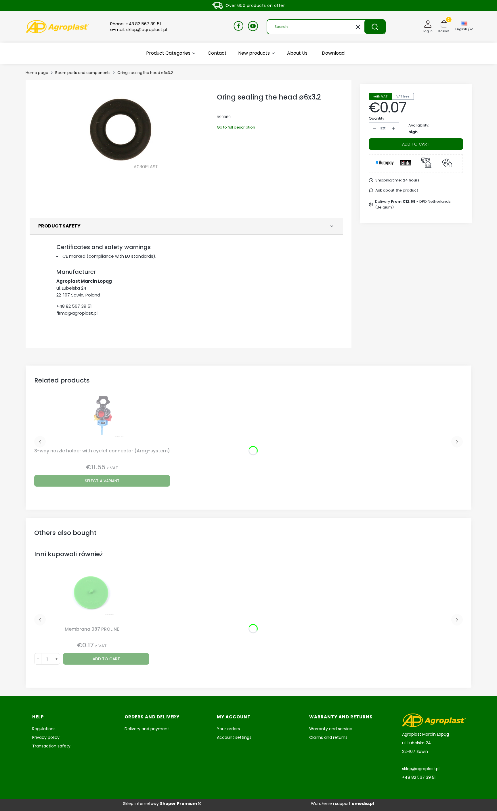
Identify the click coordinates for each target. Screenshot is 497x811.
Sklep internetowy (160, 803)
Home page (37, 72)
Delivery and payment (147, 729)
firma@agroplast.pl (77, 313)
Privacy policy (46, 737)
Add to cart (415, 144)
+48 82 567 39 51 (74, 306)
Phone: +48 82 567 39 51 (135, 24)
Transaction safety (51, 746)
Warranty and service (330, 729)
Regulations (44, 729)
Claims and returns (328, 737)
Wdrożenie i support (342, 803)
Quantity (376, 118)
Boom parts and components (82, 72)
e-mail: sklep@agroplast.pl (138, 29)
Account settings (234, 737)
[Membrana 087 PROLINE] (91, 598)
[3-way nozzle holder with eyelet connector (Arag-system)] (102, 420)
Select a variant (102, 481)
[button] (374, 27)
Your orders (228, 729)
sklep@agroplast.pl (420, 769)
